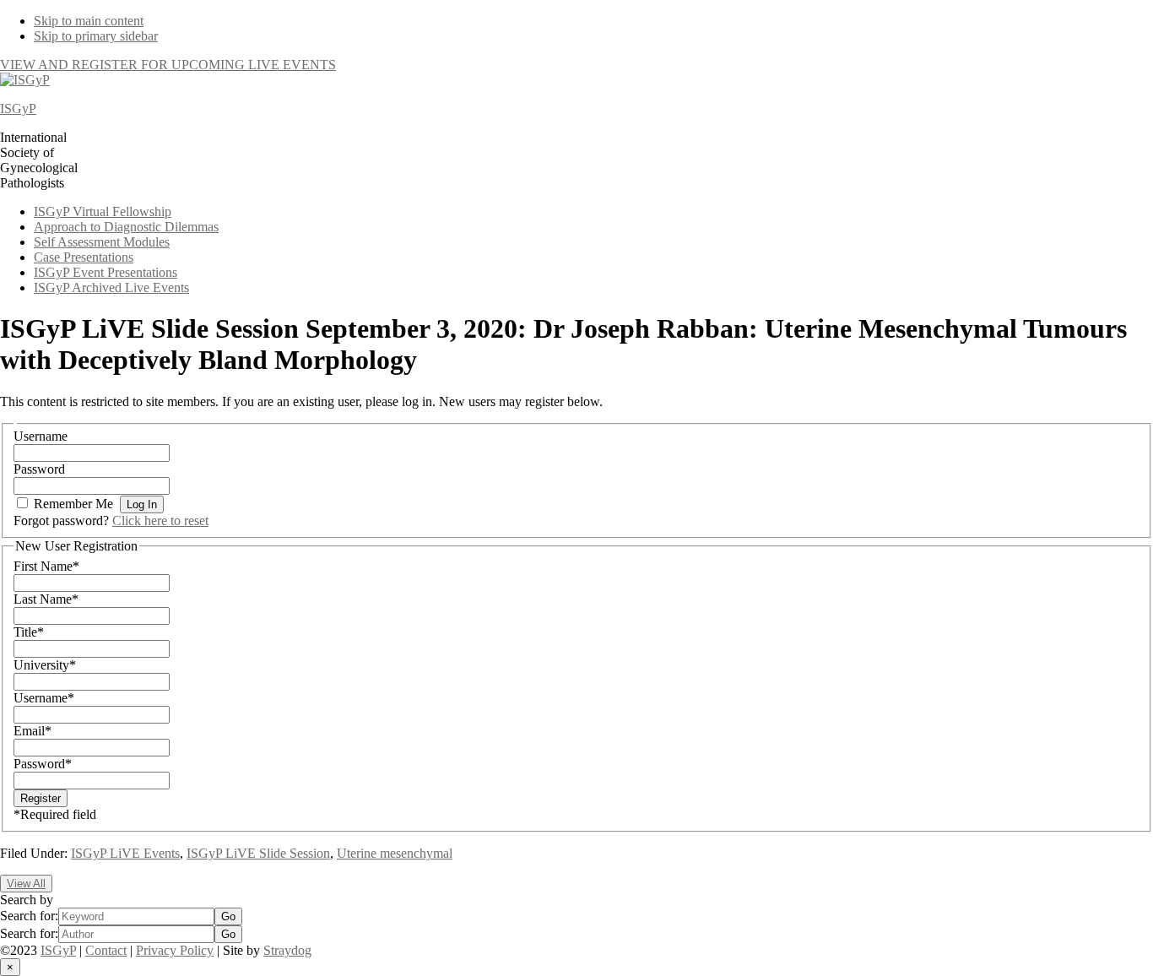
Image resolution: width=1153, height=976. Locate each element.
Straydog (287, 950)
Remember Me (73, 503)
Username (41, 436)
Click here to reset (160, 520)
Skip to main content (88, 21)
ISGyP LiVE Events (125, 853)
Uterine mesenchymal (394, 853)
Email (32, 731)
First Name (46, 566)
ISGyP (18, 108)
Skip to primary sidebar (96, 36)
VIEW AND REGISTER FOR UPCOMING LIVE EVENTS (168, 64)
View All (26, 883)
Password (39, 469)
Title (29, 632)
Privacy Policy (175, 950)
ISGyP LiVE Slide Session (258, 853)
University (45, 665)
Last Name (46, 599)
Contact (106, 950)
